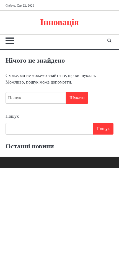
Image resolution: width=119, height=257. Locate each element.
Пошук (12, 116)
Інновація (59, 22)
